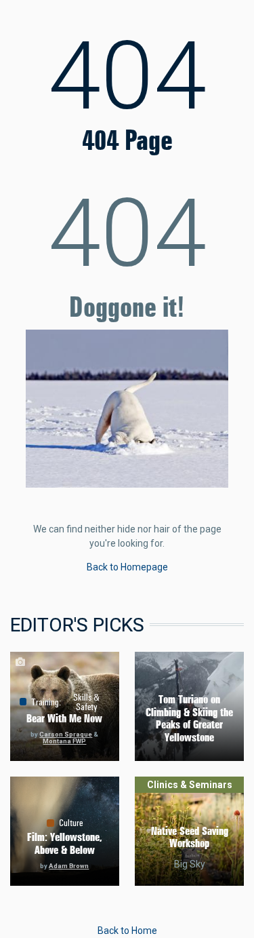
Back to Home (127, 930)
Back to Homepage (127, 567)
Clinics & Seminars (189, 784)
